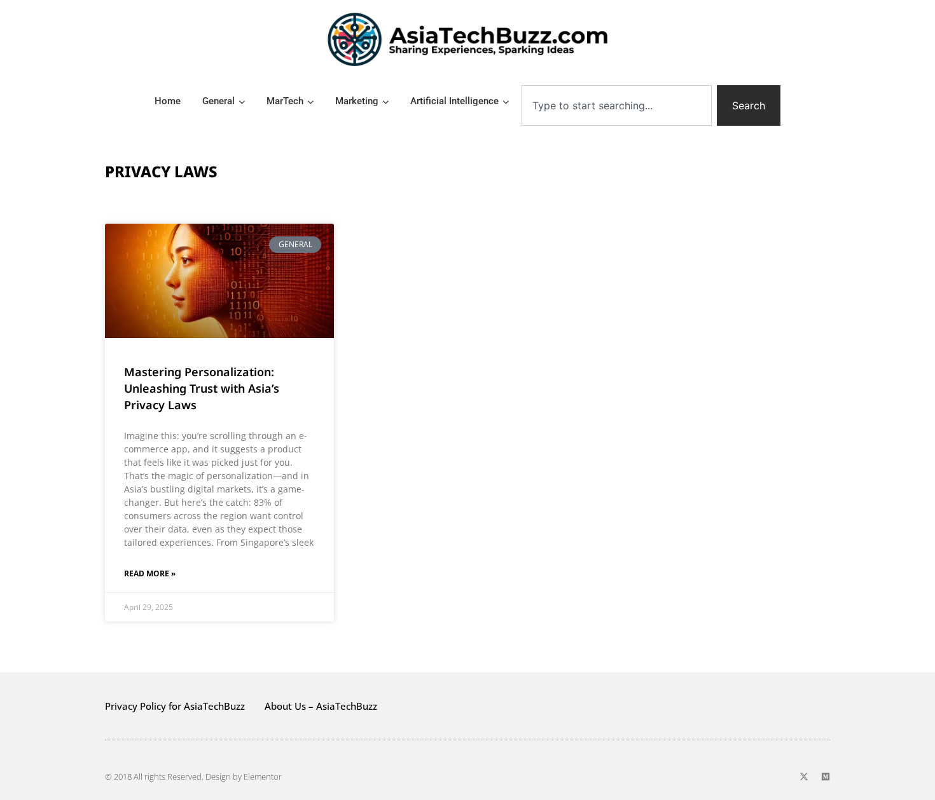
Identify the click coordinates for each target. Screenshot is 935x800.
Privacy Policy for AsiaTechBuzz (175, 706)
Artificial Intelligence (454, 101)
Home (168, 101)
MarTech (285, 101)
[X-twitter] (804, 776)
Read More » (150, 573)
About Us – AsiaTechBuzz (321, 706)
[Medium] (825, 776)
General (218, 101)
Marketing (356, 101)
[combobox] (616, 105)
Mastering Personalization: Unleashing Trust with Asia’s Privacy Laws (201, 388)
